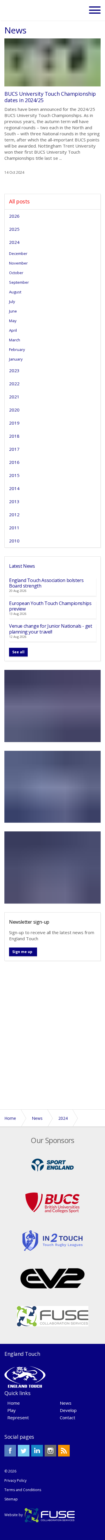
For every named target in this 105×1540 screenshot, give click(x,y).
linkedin (37, 1450)
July (12, 301)
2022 (14, 383)
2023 (14, 370)
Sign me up (22, 951)
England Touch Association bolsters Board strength (46, 583)
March (14, 340)
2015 (14, 475)
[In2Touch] (52, 1240)
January (16, 359)
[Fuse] (52, 1316)
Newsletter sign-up (29, 922)
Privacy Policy (15, 1480)
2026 (14, 216)
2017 (14, 449)
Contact (67, 1417)
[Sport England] (52, 1164)
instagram (50, 1450)
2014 (14, 488)
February (17, 349)
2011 (14, 528)
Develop (68, 1410)
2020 (14, 410)
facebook (10, 1450)
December (18, 253)
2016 (14, 462)
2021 (14, 397)
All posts (19, 201)
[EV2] (52, 1278)
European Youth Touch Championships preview (50, 606)
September (19, 282)
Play (11, 1410)
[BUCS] (52, 1202)
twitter (23, 1450)
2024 (14, 242)
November (18, 263)
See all (18, 652)
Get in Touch (52, 1090)
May (13, 320)
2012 (14, 514)
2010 (14, 541)
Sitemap (11, 1499)
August (15, 291)
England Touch (20, 10)
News (65, 1403)
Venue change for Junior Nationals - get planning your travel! (50, 629)
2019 (14, 423)
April (13, 330)
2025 (14, 229)
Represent (18, 1417)
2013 (14, 501)
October (16, 272)
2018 (14, 436)
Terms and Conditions (22, 1489)
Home (13, 1403)
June (13, 311)
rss (64, 1450)
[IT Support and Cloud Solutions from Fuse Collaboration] (50, 1514)
